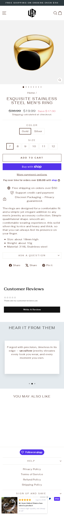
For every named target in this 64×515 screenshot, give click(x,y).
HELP (31, 461)
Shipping (17, 114)
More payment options (32, 174)
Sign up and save (31, 493)
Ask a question (32, 255)
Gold (25, 131)
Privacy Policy (32, 469)
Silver (38, 131)
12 (53, 146)
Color (32, 125)
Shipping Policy (32, 484)
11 (44, 146)
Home (31, 92)
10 (34, 146)
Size (32, 140)
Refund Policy (32, 479)
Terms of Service (32, 474)
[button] (32, 309)
